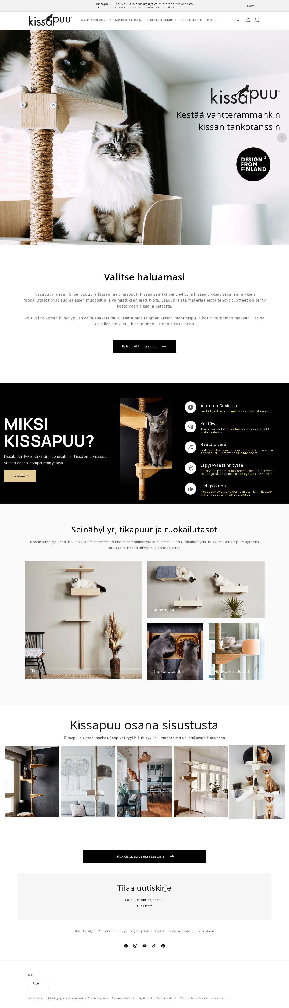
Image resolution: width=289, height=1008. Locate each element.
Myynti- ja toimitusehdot (147, 931)
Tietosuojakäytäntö (181, 931)
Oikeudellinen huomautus (213, 998)
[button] (95, 19)
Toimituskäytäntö (166, 998)
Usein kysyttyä (84, 931)
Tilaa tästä (144, 906)
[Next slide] (282, 138)
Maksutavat (206, 931)
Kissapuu (41, 998)
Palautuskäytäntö (98, 998)
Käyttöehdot (145, 998)
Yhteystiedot (107, 931)
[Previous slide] (7, 138)
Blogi (123, 931)
